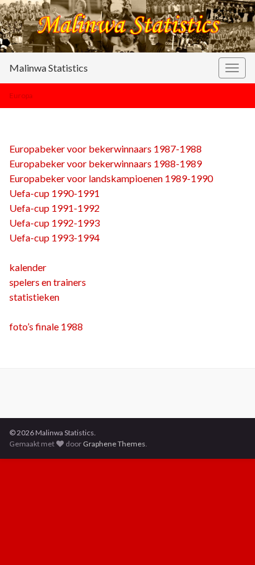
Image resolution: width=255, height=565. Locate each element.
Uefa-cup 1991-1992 (54, 208)
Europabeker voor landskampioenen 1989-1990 (111, 178)
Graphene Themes (114, 443)
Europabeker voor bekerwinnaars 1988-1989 (105, 163)
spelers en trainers (47, 282)
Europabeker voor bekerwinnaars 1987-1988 (105, 148)
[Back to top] (227, 537)
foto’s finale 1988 (46, 326)
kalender (27, 267)
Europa (21, 95)
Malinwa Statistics (48, 67)
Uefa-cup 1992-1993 (54, 222)
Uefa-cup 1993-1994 (54, 237)
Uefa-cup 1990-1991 (54, 193)
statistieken (34, 297)
